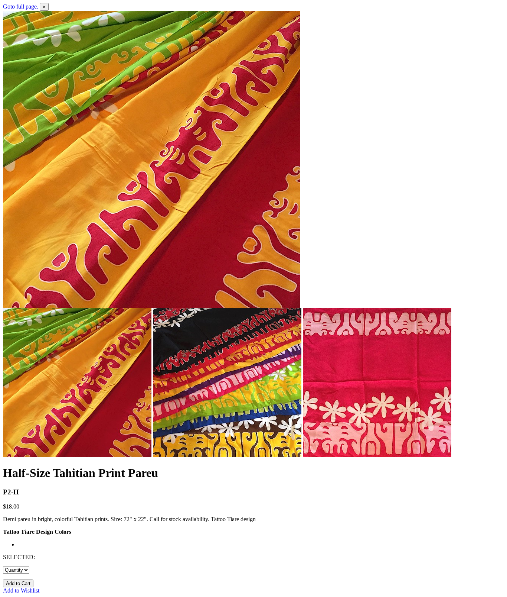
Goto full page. (20, 6)
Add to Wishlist (21, 590)
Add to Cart (18, 583)
